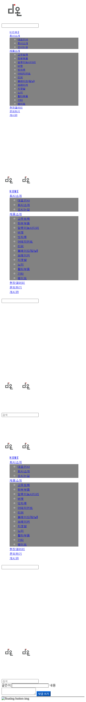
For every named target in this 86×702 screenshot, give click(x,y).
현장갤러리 (16, 107)
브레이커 (23, 85)
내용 (53, 685)
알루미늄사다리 (27, 62)
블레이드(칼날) (26, 81)
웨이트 (21, 103)
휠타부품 (23, 96)
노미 (20, 92)
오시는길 (23, 47)
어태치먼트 (24, 73)
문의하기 (15, 111)
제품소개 (15, 51)
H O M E (14, 32)
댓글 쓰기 (43, 694)
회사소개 (15, 35)
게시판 (13, 115)
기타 (20, 100)
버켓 (20, 66)
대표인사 (23, 39)
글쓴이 (6, 685)
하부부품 (23, 58)
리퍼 (20, 77)
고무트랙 (23, 54)
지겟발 (21, 88)
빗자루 (21, 69)
